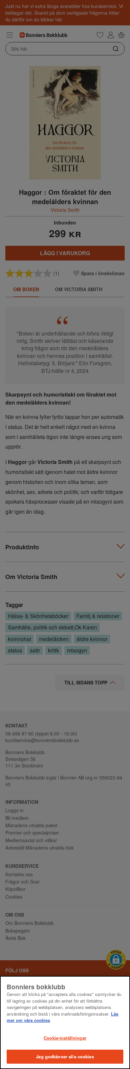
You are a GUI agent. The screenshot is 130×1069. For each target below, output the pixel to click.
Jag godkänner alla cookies (65, 1056)
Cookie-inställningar (65, 1038)
